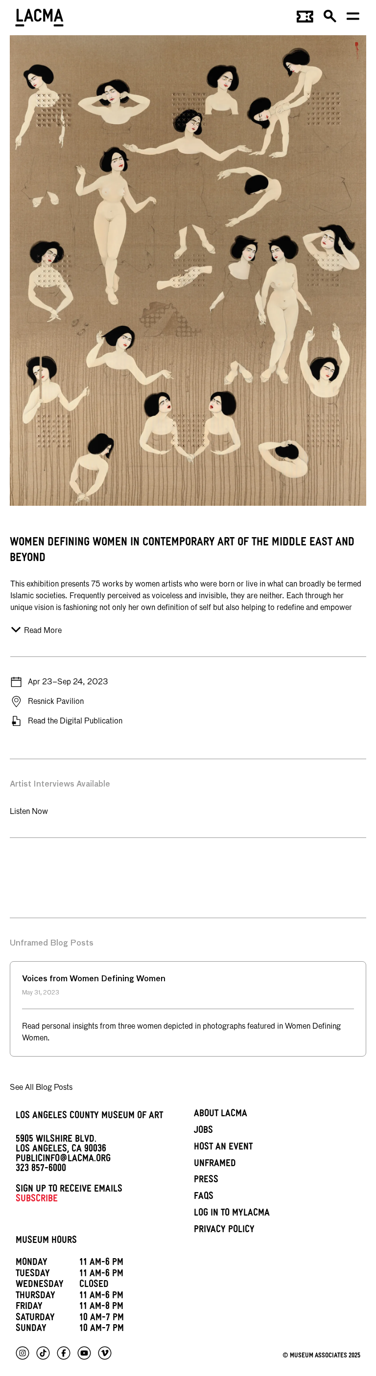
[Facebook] (63, 1353)
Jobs (203, 1131)
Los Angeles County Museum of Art (89, 1116)
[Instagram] (22, 1353)
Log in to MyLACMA (232, 1214)
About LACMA (220, 1114)
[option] (11, 860)
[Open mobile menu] (353, 19)
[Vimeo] (105, 1353)
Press (206, 1180)
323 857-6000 (41, 1169)
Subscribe (37, 1200)
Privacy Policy (224, 1230)
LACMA (40, 19)
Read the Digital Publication (75, 721)
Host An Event (223, 1148)
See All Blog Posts (41, 1088)
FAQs (203, 1197)
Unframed (215, 1164)
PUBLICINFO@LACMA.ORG (63, 1159)
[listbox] (188, 860)
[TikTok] (43, 1353)
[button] (330, 19)
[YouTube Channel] (84, 1353)
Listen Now (29, 812)
